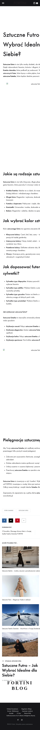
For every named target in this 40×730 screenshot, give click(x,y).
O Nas (19, 713)
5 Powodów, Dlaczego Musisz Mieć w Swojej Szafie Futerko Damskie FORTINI (16, 532)
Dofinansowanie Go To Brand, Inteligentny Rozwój (21, 715)
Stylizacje (8, 661)
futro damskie (8, 510)
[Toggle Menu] (3, 3)
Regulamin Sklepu (27, 709)
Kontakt (11, 713)
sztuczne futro (23, 510)
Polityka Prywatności (12, 709)
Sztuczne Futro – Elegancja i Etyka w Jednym (16, 600)
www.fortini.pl (8, 496)
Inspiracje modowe (27, 711)
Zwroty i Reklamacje (13, 711)
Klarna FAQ (27, 713)
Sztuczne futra (16, 661)
